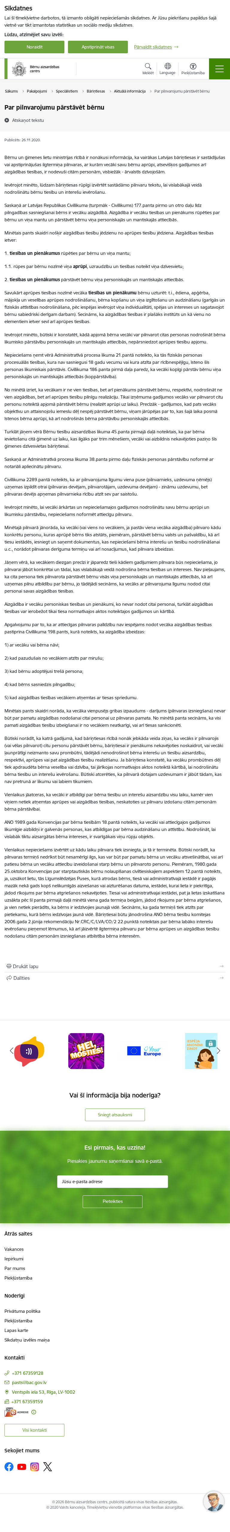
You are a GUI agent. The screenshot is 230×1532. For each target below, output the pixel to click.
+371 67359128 (27, 1373)
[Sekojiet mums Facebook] (8, 1466)
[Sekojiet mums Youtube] (21, 1466)
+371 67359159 (27, 1401)
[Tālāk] (218, 1051)
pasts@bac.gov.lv (29, 1382)
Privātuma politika (22, 1311)
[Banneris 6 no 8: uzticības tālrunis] (29, 1050)
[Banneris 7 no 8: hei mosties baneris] (86, 1050)
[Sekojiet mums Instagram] (34, 1467)
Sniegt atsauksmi (115, 1115)
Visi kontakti (34, 1430)
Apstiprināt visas (98, 47)
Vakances (14, 1249)
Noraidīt (35, 47)
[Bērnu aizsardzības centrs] (35, 69)
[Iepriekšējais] (11, 1051)
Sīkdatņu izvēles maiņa (27, 1340)
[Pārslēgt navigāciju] (219, 68)
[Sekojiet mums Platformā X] (47, 1466)
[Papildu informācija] (33, 1412)
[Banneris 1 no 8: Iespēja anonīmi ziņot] (201, 1050)
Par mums (14, 1268)
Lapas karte (16, 1330)
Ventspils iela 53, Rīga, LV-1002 (43, 1392)
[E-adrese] (16, 1412)
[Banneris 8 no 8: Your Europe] (143, 1050)
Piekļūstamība (18, 1278)
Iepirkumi (13, 1259)
